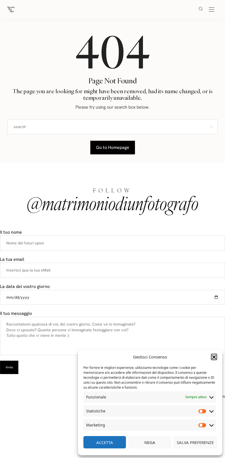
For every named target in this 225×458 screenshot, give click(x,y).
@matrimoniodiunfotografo (112, 203)
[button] (214, 357)
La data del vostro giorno (25, 286)
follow (112, 190)
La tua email (12, 259)
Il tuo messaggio (16, 313)
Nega (149, 442)
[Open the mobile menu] (212, 9)
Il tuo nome (11, 232)
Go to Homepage (112, 147)
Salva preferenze (195, 442)
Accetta (104, 442)
